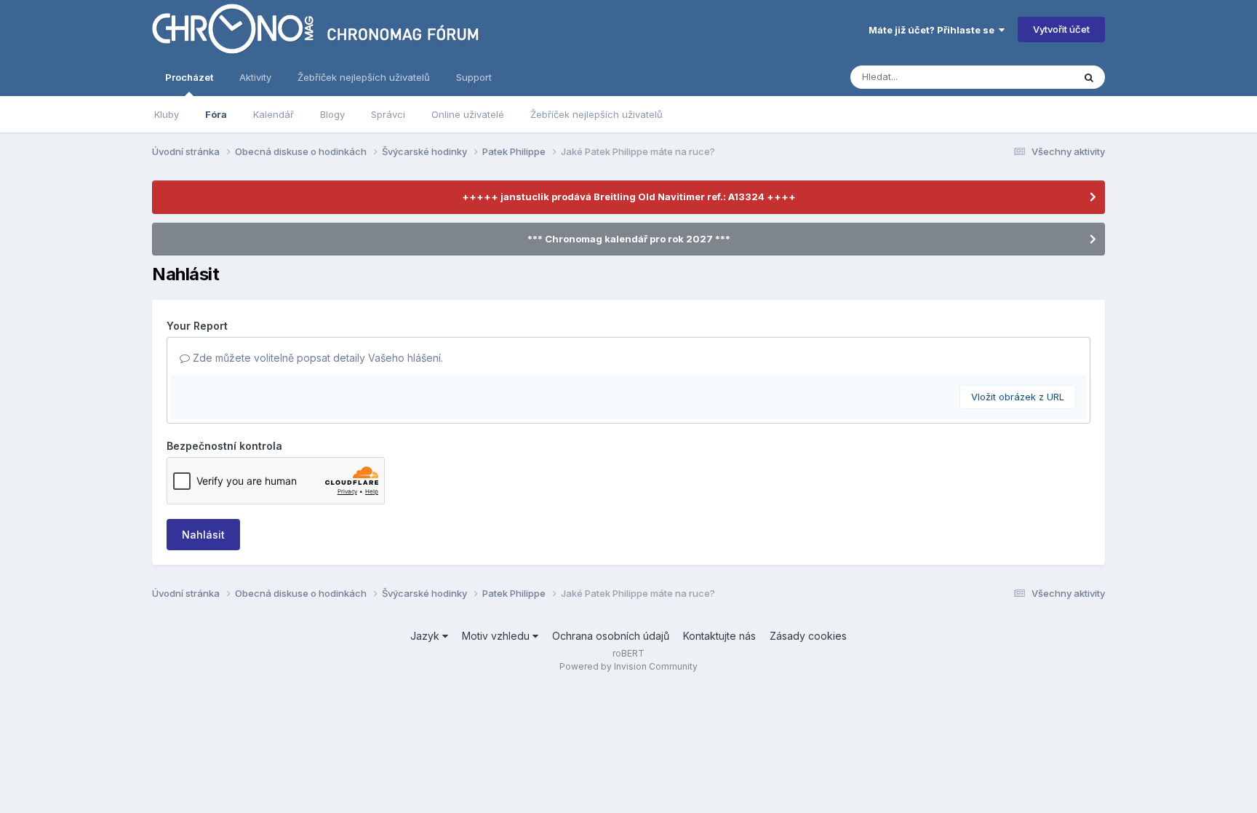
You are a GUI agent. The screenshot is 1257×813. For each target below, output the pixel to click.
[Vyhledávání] (1089, 77)
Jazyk (426, 636)
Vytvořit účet (1061, 29)
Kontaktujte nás (719, 636)
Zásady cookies (808, 636)
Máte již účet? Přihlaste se (934, 30)
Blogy (332, 114)
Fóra (216, 114)
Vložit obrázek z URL (1017, 396)
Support (474, 77)
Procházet (189, 77)
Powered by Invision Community (628, 666)
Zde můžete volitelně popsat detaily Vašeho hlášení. (316, 358)
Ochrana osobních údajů (610, 636)
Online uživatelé (467, 114)
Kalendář (273, 114)
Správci (388, 114)
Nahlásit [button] (203, 534)
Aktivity (255, 77)
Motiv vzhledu (497, 636)
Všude (1039, 76)
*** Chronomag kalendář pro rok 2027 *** (628, 239)
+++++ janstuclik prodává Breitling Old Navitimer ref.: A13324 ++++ (629, 196)
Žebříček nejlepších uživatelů (596, 114)
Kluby (166, 114)
